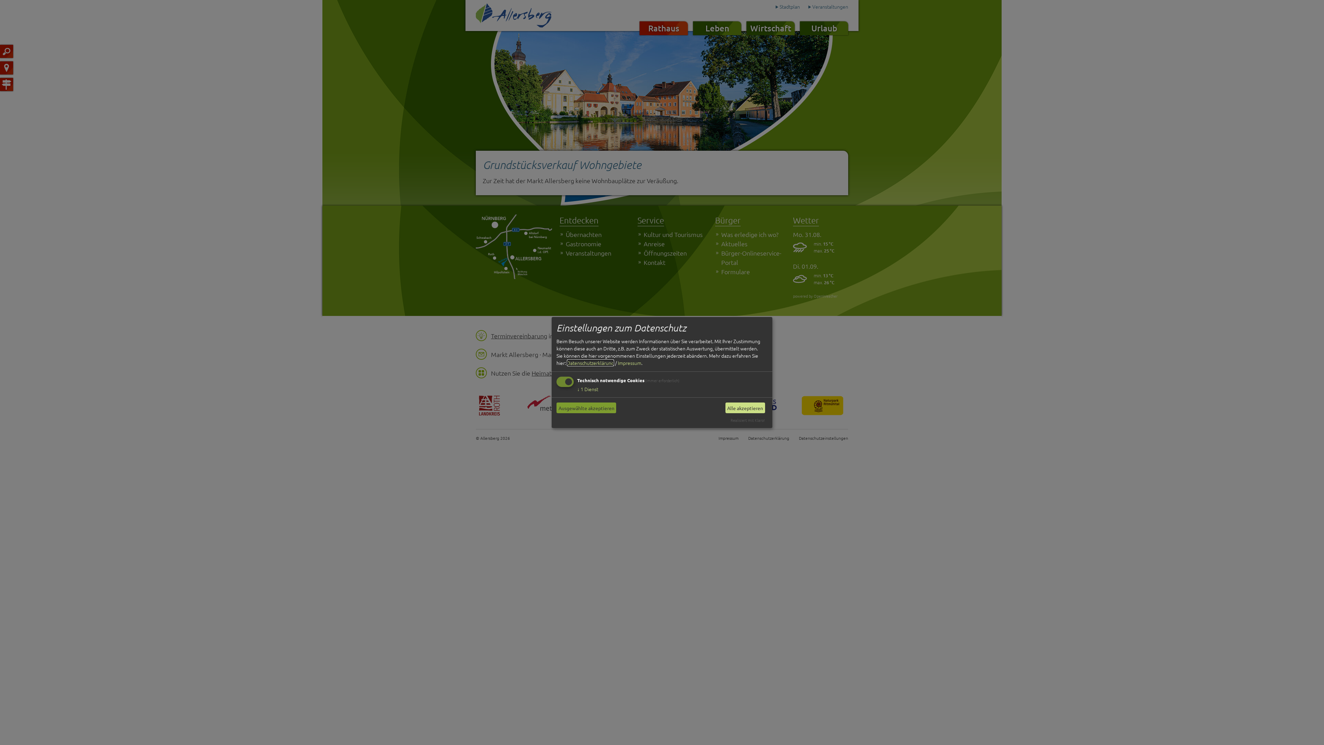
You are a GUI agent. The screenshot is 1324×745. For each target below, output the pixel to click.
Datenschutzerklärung (590, 362)
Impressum (629, 362)
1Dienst (587, 389)
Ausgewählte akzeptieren (586, 408)
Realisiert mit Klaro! (748, 420)
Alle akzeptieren (745, 408)
